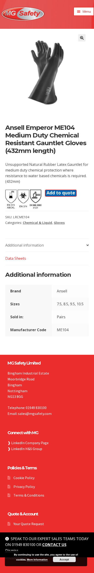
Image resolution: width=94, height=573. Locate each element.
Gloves (59, 222)
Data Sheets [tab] (15, 258)
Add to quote (61, 193)
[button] (82, 38)
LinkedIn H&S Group (26, 448)
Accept (64, 559)
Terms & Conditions (28, 495)
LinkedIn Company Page (30, 443)
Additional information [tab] (24, 245)
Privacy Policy (24, 486)
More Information (37, 559)
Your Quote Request (28, 524)
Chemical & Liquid (37, 222)
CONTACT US (54, 544)
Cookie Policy (23, 477)
